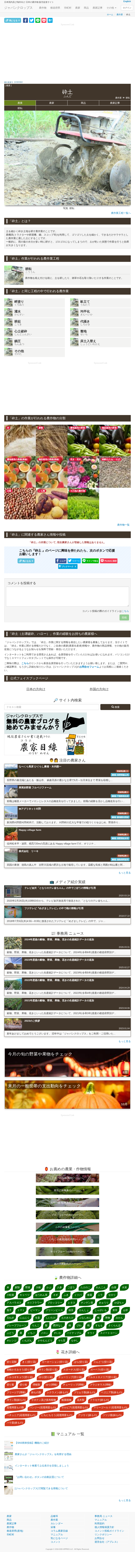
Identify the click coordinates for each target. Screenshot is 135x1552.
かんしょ (84, 1310)
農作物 (42, 7)
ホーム (110, 14)
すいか (57, 1333)
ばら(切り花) (81, 1361)
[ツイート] (31, 20)
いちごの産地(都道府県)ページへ (67, 1239)
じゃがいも (101, 1310)
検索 (117, 707)
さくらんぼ (114, 1325)
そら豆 (61, 1340)
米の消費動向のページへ (67, 1263)
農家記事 (97, 7)
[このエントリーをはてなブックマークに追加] (50, 20)
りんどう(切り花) (103, 1361)
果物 (107, 1317)
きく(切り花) (29, 1361)
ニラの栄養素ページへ (67, 1227)
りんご (35, 1325)
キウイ (91, 1333)
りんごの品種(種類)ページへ (67, 1178)
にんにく (25, 1317)
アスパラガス (14, 1302)
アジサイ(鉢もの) (87, 1415)
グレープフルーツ (16, 1325)
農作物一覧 (123, 524)
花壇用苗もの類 (15, 1407)
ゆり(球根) (51, 1384)
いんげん (27, 1340)
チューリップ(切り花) (70, 1377)
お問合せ (99, 1538)
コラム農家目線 (59, 1530)
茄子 (9, 1310)
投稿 (124, 617)
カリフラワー (34, 1302)
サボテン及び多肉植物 (43, 1399)
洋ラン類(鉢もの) (16, 1399)
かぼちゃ (119, 1302)
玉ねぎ (10, 1317)
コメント (55, 1541)
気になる (14, 20)
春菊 (89, 1294)
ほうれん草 (41, 1294)
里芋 (114, 1310)
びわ (79, 1325)
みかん (119, 1317)
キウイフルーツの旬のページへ (67, 1251)
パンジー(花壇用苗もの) (43, 1407)
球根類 (36, 1384)
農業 (20, 102)
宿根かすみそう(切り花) (20, 1369)
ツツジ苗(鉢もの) (112, 1415)
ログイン (127, 7)
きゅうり (104, 1302)
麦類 (17, 1287)
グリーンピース (54, 1310)
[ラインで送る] (37, 20)
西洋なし (58, 1325)
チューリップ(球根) (73, 1384)
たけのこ (85, 1287)
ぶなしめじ (85, 1317)
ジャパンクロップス (18, 7)
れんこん (101, 1287)
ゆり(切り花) (46, 1377)
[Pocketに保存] (43, 20)
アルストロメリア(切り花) (102, 1377)
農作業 (120, 14)
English (127, 1)
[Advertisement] (67, 50)
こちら (125, 611)
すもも (99, 1325)
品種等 (54, 1516)
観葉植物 (66, 1399)
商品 (86, 7)
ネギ (55, 1294)
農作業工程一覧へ (121, 213)
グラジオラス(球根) (100, 1384)
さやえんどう (45, 1340)
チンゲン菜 (87, 1302)
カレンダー (57, 1523)
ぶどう (10, 1333)
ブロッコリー (54, 1302)
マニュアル (57, 1534)
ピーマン (35, 1310)
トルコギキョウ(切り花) (20, 1377)
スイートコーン (108, 1333)
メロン (44, 1333)
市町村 (67, 7)
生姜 (37, 1317)
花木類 (80, 1399)
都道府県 (55, 7)
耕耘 (20, 108)
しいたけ (51, 1317)
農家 (77, 7)
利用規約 (99, 1523)
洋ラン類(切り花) (48, 1369)
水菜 (124, 1287)
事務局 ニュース (103, 1516)
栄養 (53, 1527)
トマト (21, 1310)
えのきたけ (67, 1317)
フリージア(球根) (16, 1392)
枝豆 (71, 1310)
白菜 (113, 1287)
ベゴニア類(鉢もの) (111, 1392)
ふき (66, 1294)
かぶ (48, 1287)
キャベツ (25, 1294)
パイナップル (74, 1333)
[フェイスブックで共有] (25, 20)
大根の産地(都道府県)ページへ (67, 1202)
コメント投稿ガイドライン (109, 1530)
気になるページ (59, 1538)
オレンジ (12, 1340)
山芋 (125, 1310)
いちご (31, 1333)
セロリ (112, 1294)
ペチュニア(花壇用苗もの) (21, 1415)
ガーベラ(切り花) (99, 1369)
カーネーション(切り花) (55, 1361)
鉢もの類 (36, 1392)
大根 (38, 1287)
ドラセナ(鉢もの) (99, 1399)
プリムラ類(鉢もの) (84, 1392)
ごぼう (71, 1287)
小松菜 (10, 1294)
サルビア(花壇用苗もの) (75, 1407)
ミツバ (78, 1294)
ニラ (100, 1294)
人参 (59, 1287)
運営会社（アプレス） (107, 1541)
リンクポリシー (103, 1534)
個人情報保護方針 (104, 1527)
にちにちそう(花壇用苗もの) (56, 1415)
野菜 (27, 1287)
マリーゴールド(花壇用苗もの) (110, 1407)
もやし (74, 1340)
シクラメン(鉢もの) (57, 1392)
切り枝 (23, 1384)
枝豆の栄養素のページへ (67, 1190)
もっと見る (124, 872)
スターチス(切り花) (74, 1369)
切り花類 (12, 1361)
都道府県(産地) (15, 1530)
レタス (71, 1302)
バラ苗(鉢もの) (15, 1422)
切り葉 (10, 1384)
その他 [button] (111, 7)
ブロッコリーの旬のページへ (67, 1214)
